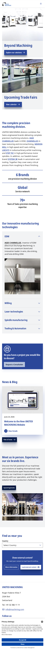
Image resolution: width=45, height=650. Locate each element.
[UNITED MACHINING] (6, 3)
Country (5, 541)
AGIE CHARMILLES (13, 242)
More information (11, 567)
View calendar (11, 104)
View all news (7, 439)
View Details (12, 431)
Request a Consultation (14, 364)
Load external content (29, 567)
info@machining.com (14, 609)
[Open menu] (41, 4)
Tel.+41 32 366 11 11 (11, 605)
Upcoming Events (9, 488)
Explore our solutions (14, 52)
